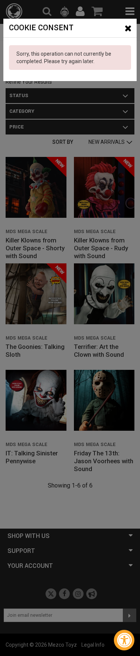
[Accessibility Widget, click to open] (124, 640)
